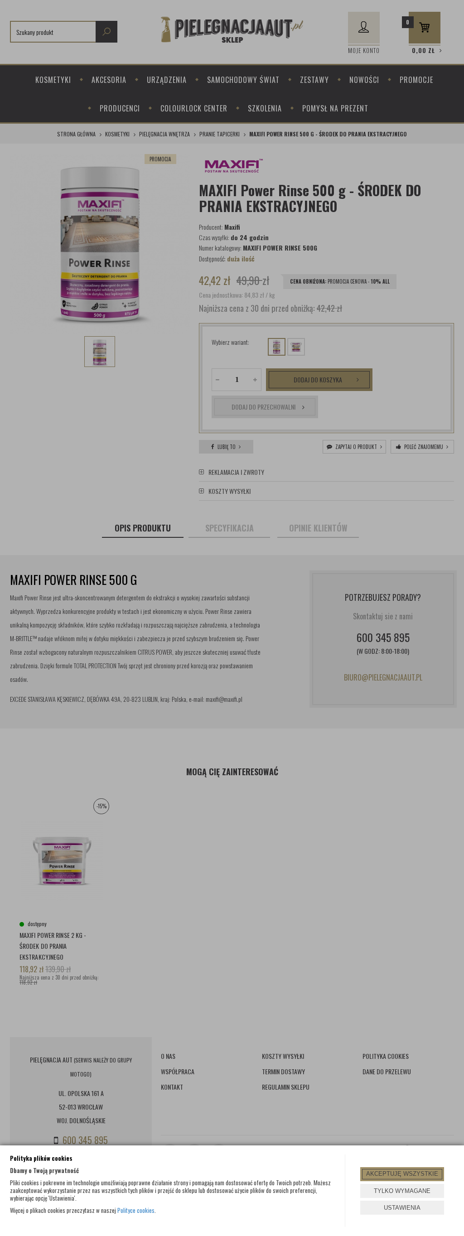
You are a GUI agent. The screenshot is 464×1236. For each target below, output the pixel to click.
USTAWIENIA (402, 1207)
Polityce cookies (136, 1210)
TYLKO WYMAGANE (402, 1191)
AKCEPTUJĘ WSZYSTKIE (402, 1173)
